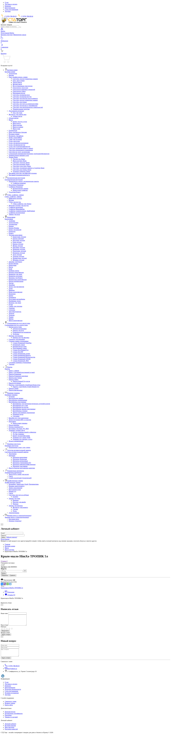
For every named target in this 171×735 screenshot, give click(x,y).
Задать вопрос (6, 634)
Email (2, 533)
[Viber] (5, 584)
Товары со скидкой (11, 717)
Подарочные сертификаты (14, 713)
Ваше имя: (4, 613)
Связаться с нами (10, 701)
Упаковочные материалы (13, 472)
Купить (4, 573)
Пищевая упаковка (11, 395)
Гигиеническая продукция (14, 179)
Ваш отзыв (4, 625)
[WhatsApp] (7, 584)
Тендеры (8, 11)
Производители (10, 712)
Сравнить (13, 575)
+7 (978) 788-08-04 (27, 16)
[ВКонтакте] (2, 584)
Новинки (8, 6)
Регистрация (5, 33)
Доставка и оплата (11, 4)
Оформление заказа (19, 35)
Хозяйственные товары (12, 482)
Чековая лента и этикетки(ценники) (17, 517)
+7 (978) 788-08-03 (10, 16)
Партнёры (8, 715)
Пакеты (7, 369)
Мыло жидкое (9, 550)
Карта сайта (9, 705)
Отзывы (4, 561)
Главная (7, 544)
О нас (7, 2)
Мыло (7, 548)
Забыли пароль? (11, 537)
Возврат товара (10, 703)
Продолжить (5, 630)
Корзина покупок (7, 35)
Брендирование (10, 8)
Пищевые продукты (11, 445)
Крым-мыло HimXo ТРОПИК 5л (12, 588)
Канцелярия (9, 219)
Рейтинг (3, 627)
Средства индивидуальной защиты (16, 452)
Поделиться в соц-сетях (9, 582)
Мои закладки (9, 727)
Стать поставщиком (11, 9)
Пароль (3, 535)
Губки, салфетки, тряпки (13, 196)
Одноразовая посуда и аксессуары (16, 325)
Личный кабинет (10, 724)
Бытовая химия (10, 72)
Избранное (5, 575)
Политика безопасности (13, 689)
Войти (12, 33)
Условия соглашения (12, 693)
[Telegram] (10, 584)
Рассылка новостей (11, 729)
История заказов (10, 725)
